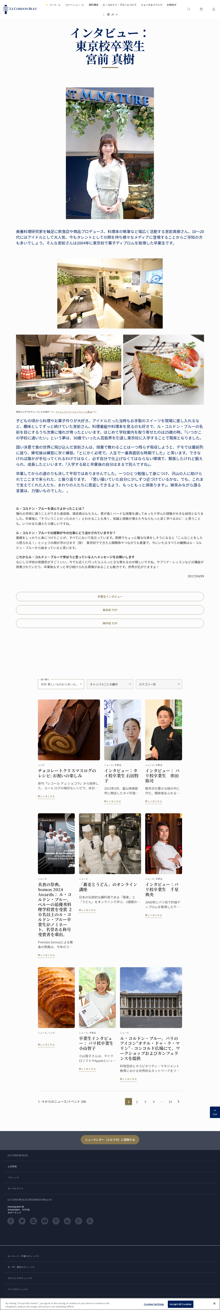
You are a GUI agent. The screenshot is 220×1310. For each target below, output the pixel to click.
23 (170, 1101)
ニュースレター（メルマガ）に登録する (110, 1139)
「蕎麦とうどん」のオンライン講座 (108, 887)
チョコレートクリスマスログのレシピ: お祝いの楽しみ (67, 773)
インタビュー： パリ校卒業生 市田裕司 (162, 775)
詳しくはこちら (46, 796)
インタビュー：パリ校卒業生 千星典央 (162, 889)
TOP (215, 1114)
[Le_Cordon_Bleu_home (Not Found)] (20, 9)
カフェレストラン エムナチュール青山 (73, 411)
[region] (110, 1304)
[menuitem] (188, 9)
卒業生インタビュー (110, 596)
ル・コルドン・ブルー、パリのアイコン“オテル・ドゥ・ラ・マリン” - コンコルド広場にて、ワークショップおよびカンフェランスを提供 (150, 1048)
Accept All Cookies (180, 1304)
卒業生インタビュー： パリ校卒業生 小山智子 (97, 1043)
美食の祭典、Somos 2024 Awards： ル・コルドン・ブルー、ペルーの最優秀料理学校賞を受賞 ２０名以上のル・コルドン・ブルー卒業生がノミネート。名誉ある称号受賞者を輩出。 (55, 909)
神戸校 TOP (110, 623)
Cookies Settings (154, 1304)
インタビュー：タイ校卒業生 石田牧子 (121, 775)
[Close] (214, 1303)
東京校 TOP (110, 610)
